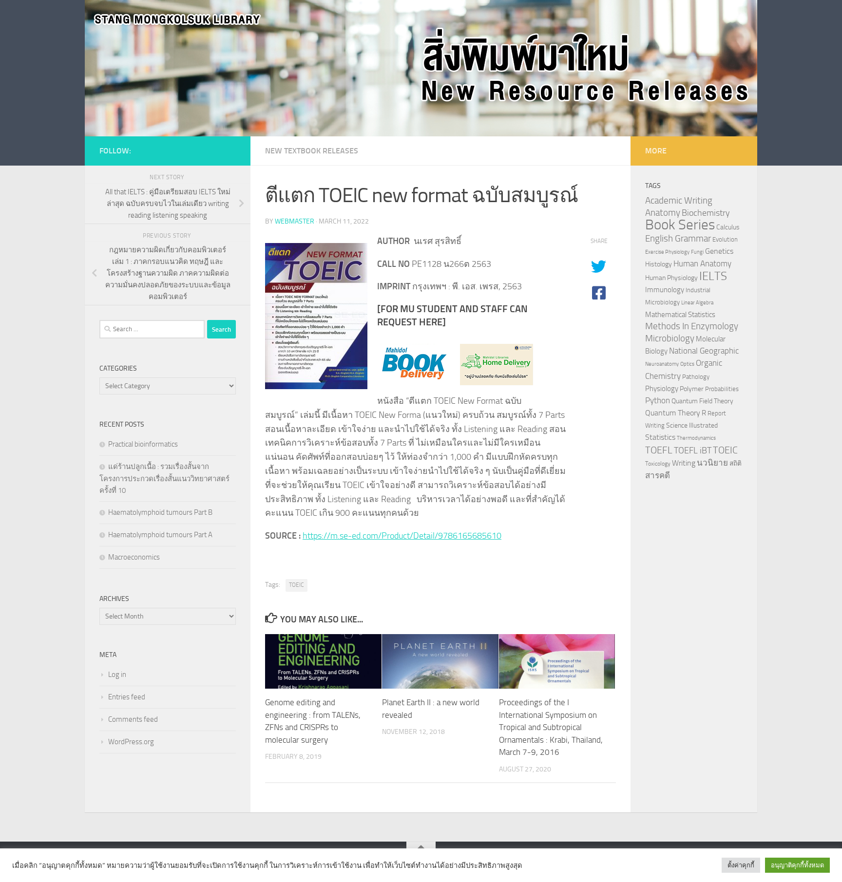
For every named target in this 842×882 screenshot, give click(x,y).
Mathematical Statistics (680, 314)
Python (657, 400)
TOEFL (658, 450)
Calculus (728, 227)
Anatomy (662, 212)
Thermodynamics (696, 438)
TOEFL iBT (692, 450)
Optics (687, 364)
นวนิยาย (712, 463)
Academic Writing (678, 200)
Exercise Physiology (667, 252)
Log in (117, 674)
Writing (683, 463)
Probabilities (722, 389)
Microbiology (669, 338)
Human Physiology (671, 278)
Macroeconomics (134, 557)
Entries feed (126, 697)
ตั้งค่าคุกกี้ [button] (740, 865)
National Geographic (704, 351)
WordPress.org (131, 741)
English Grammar (678, 238)
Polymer (692, 389)
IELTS (713, 276)
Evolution (725, 239)
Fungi (697, 252)
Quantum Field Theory (702, 401)
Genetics (719, 251)
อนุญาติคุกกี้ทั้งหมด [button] (797, 865)
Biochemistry (706, 213)
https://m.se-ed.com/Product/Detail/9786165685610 (402, 535)
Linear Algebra (697, 303)
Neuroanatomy (662, 364)
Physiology (661, 388)
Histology (658, 264)
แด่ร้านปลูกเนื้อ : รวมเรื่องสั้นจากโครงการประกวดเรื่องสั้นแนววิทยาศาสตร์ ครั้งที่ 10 (164, 478)
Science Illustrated (692, 425)
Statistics (660, 437)
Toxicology (657, 463)
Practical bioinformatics (143, 444)
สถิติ (735, 463)
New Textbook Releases (311, 150)
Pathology (695, 376)
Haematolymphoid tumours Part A (160, 534)
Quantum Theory (672, 412)
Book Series (680, 224)
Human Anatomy (702, 263)
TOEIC (296, 585)
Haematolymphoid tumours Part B (160, 512)
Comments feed (133, 719)
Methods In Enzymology (691, 326)
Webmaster (294, 221)
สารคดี (657, 475)
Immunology (664, 289)
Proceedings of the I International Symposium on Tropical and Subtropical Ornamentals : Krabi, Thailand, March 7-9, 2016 (551, 727)
